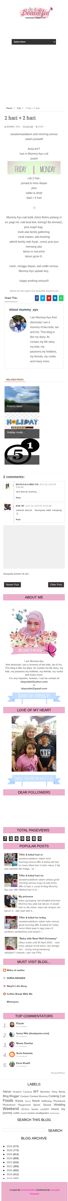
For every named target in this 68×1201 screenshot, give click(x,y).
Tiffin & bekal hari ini (31, 875)
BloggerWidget (58, 1073)
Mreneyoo (13, 1001)
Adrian (7, 1091)
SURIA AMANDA (16, 978)
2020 (10, 1170)
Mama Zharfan (24, 1043)
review (31, 1113)
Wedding (59, 1104)
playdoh (23, 1113)
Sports (36, 1104)
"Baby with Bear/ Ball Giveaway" (38, 938)
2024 (10, 1154)
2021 (10, 1166)
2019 (10, 1174)
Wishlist (25, 1109)
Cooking (53, 1096)
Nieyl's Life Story (17, 986)
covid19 (44, 1109)
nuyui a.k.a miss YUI (27, 484)
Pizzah (20, 1023)
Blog (6, 1096)
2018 (10, 1178)
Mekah (28, 1101)
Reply (18, 498)
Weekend (11, 1109)
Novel (36, 1101)
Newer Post (12, 584)
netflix (16, 1113)
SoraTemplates (28, 1190)
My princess (26, 896)
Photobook (59, 1101)
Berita (62, 1091)
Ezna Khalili (23, 1063)
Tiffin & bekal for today (32, 917)
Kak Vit (20, 506)
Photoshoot (9, 1104)
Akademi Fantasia (22, 1092)
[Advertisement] (34, 78)
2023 (10, 1158)
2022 (10, 1162)
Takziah (47, 1104)
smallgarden (42, 1113)
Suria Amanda (24, 1053)
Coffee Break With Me (19, 993)
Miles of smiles (16, 970)
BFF (36, 1091)
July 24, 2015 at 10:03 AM (38, 506)
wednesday (54, 1113)
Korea (19, 1101)
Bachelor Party (48, 1091)
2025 (10, 1150)
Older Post (56, 584)
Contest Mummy (39, 1096)
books (35, 1109)
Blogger (14, 1096)
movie (55, 1109)
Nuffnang (46, 1101)
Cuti (40, 127)
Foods (8, 1100)
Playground (24, 1104)
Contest (24, 1096)
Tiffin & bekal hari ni (31, 854)
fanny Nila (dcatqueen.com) (32, 1033)
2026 (10, 1146)
